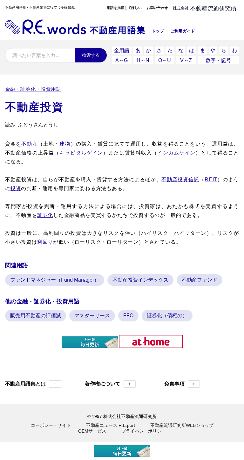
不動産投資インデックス (140, 280)
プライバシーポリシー (143, 431)
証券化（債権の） (167, 315)
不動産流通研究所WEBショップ (182, 425)
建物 (64, 144)
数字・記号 (218, 60)
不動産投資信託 (180, 179)
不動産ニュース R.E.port (110, 425)
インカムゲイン (176, 152)
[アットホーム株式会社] (151, 345)
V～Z (186, 60)
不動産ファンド (199, 280)
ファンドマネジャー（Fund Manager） (54, 280)
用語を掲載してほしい (124, 8)
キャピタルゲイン (81, 152)
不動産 (29, 144)
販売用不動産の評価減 (35, 315)
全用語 (121, 50)
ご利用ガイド (182, 31)
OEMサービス (92, 431)
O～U (164, 60)
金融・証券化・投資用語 (33, 89)
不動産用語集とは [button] (31, 383)
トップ (158, 31)
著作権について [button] (108, 383)
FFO (128, 315)
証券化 (45, 215)
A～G (121, 60)
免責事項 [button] (180, 383)
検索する (91, 55)
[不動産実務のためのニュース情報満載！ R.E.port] (90, 345)
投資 (15, 188)
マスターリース (92, 315)
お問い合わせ (157, 8)
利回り (45, 242)
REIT (211, 179)
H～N (143, 60)
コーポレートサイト (51, 425)
